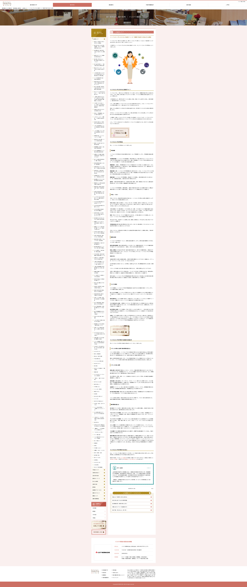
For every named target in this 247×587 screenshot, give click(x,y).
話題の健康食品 (96, 498)
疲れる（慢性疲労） (97, 353)
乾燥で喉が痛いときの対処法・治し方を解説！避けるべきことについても (99, 214)
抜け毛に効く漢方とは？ (98, 396)
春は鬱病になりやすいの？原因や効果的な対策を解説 (99, 180)
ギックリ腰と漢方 (97, 434)
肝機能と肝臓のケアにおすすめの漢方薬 (99, 272)
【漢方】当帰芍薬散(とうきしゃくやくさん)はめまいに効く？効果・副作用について (99, 263)
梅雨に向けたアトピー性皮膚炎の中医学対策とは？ (99, 56)
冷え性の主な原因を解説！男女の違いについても (99, 202)
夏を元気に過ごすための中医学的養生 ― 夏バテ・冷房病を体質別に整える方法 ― (99, 47)
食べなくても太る (97, 457)
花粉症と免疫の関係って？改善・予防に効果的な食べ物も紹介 (99, 193)
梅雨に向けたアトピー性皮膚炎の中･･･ (120, 507)
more (148, 467)
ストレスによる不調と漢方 (98, 361)
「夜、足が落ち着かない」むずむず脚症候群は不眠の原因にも (99, 127)
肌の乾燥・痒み (97, 455)
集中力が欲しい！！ (98, 384)
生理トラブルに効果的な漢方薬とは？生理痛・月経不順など (99, 329)
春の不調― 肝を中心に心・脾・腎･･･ (119, 510)
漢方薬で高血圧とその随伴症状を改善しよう (99, 279)
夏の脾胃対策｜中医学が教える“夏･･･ (120, 503)
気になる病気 (95, 481)
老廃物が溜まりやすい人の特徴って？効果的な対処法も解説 (99, 167)
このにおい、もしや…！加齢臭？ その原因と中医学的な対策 (99, 118)
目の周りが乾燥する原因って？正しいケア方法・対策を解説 (99, 232)
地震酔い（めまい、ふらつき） (99, 450)
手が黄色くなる (97, 386)
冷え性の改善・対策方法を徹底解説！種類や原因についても (99, 254)
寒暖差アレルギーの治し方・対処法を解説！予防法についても (99, 223)
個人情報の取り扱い (118, 575)
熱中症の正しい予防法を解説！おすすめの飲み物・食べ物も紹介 (99, 172)
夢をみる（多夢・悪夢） (98, 356)
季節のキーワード (96, 478)
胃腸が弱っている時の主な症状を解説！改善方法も (99, 183)
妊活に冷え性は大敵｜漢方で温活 (99, 317)
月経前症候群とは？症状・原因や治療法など (99, 243)
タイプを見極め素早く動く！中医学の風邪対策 (99, 78)
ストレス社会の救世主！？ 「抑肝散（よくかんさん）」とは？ (99, 408)
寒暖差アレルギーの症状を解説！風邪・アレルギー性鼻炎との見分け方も (99, 228)
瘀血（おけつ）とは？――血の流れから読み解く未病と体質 (99, 69)
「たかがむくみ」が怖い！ (98, 432)
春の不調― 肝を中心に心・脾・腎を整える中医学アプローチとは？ (99, 60)
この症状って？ (24, 8)
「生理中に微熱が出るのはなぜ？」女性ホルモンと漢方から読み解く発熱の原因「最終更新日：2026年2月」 (99, 98)
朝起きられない (97, 391)
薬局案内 (111, 5)
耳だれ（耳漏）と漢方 (98, 452)
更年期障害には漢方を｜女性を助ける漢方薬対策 (99, 147)
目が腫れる (96, 460)
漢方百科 (72, 5)
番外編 (94, 487)
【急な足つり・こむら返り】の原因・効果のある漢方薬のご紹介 (99, 418)
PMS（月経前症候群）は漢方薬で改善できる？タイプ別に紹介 (99, 308)
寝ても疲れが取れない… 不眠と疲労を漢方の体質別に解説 (99, 65)
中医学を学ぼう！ (96, 472)
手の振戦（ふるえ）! (97, 447)
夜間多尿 (95, 443)
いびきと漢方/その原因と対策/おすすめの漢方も (99, 321)
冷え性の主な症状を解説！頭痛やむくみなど (99, 206)
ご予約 (227, 5)
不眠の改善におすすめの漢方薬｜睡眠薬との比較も (99, 338)
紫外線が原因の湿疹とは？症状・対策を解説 (99, 164)
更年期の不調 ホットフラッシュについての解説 (99, 136)
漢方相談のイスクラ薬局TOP (7, 8)
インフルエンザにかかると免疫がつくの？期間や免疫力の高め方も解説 (99, 198)
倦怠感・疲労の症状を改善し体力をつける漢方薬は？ (99, 291)
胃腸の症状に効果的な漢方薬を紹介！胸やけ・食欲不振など (99, 188)
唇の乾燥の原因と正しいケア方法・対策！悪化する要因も (99, 247)
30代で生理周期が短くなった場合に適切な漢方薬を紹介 (99, 151)
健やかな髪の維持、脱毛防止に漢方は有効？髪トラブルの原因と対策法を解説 (99, 88)
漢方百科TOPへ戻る (131, 488)
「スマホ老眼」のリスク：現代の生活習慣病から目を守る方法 (99, 132)
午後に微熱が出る (97, 358)
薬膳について (95, 495)
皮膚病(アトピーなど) (97, 490)
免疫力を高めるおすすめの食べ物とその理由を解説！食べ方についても (99, 83)
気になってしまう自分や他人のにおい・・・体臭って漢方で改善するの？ (99, 93)
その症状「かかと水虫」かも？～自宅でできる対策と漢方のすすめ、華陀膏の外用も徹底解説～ (99, 105)
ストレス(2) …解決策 (98, 389)
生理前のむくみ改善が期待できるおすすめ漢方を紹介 (99, 258)
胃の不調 (95, 365)
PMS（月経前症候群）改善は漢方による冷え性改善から (99, 303)
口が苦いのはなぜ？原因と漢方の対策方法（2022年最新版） (99, 425)
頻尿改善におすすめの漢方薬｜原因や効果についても (99, 324)
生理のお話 (95, 484)
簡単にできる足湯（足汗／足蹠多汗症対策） (99, 144)
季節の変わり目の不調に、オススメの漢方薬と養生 (99, 140)
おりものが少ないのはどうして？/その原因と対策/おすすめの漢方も (99, 334)
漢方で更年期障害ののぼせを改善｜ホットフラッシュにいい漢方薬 (99, 313)
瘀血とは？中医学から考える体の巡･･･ (120, 497)
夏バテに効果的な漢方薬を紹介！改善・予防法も (99, 160)
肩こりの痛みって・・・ (98, 440)
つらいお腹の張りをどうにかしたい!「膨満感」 (99, 437)
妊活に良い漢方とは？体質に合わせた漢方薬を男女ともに (99, 122)
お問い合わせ (115, 572)
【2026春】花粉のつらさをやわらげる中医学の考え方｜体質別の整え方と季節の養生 (99, 74)
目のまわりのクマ (97, 363)
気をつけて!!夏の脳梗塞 (98, 467)
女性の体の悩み (96, 475)
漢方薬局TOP (33, 5)
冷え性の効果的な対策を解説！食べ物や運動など (98, 210)
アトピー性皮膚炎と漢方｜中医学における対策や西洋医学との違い (99, 343)
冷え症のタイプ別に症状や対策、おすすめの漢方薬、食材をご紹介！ (99, 348)
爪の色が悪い (96, 464)
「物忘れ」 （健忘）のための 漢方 (99, 379)
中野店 (94, 518)
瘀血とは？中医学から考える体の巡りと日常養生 (99, 42)
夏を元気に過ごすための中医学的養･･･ (120, 500)
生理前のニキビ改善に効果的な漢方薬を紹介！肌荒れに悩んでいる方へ (99, 156)
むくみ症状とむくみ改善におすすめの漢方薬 (99, 276)
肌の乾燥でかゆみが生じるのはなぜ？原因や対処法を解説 (99, 218)
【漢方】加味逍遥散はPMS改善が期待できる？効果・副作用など (99, 268)
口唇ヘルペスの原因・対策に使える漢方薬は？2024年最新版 (99, 299)
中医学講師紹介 (150, 5)
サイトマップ (115, 577)
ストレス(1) (96, 398)
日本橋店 (94, 508)
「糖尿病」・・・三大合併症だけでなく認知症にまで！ (99, 429)
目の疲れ (95, 393)
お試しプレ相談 (114, 459)
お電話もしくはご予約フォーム (130, 459)
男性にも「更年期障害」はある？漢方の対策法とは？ (99, 114)
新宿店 (94, 511)
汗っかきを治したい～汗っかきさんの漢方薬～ (99, 375)
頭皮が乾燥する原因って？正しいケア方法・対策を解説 (99, 240)
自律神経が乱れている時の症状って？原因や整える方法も (99, 176)
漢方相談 (188, 5)
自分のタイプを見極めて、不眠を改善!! (99, 369)
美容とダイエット (96, 493)
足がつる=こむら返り (98, 381)
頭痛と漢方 (96, 372)
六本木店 (94, 514)
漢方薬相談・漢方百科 (17, 8)
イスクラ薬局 (122, 457)
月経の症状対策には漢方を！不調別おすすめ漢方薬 (99, 294)
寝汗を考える (96, 422)
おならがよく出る (97, 462)
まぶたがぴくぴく (97, 351)
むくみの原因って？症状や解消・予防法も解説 (99, 251)
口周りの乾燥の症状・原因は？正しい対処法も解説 (98, 236)
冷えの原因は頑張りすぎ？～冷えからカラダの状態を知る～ (99, 413)
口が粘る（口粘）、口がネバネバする (99, 404)
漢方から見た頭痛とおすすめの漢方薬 (99, 283)
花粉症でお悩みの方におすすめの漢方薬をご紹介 (99, 110)
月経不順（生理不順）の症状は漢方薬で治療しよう (99, 287)
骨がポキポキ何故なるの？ (98, 401)
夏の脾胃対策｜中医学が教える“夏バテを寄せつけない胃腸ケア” (99, 52)
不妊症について (96, 469)
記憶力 (95, 445)
